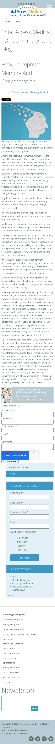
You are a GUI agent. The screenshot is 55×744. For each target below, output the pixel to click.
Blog (17, 21)
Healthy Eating (21, 580)
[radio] (32, 538)
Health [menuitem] (12, 473)
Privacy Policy (20, 733)
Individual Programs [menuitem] (13, 619)
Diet (16, 576)
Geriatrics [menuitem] (8, 682)
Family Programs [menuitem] (11, 624)
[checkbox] (29, 544)
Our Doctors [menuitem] (9, 648)
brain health (14, 405)
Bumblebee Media (18, 730)
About (9, 21)
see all (11, 595)
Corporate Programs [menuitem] (13, 629)
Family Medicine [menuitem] (11, 667)
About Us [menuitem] (7, 639)
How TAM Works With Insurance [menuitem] (19, 634)
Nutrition (18, 589)
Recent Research (22, 586)
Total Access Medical (22, 92)
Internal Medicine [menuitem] (11, 672)
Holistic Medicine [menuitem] (11, 677)
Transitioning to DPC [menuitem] (19, 467)
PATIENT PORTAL (27, 4)
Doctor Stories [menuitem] (10, 658)
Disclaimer (6, 733)
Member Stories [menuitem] (11, 653)
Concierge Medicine (23, 583)
